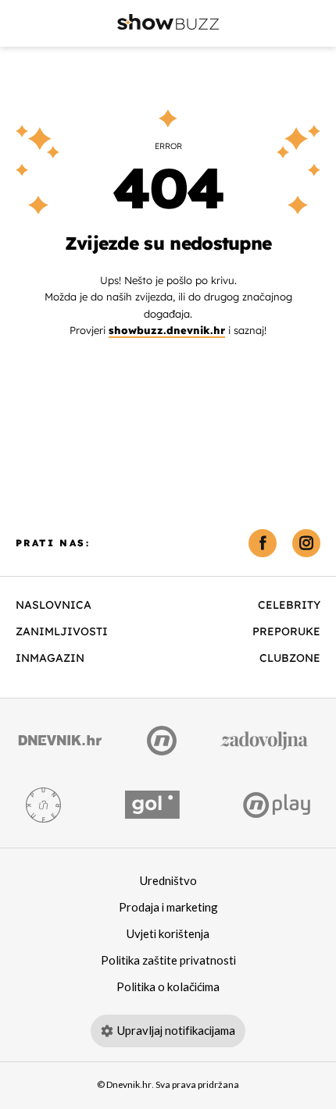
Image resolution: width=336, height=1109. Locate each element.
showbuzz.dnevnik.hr (167, 330)
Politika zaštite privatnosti (168, 961)
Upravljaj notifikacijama (176, 1031)
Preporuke (286, 631)
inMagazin (50, 658)
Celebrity (289, 605)
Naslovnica (53, 605)
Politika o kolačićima (168, 987)
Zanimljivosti (62, 631)
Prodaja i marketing (168, 908)
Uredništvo (168, 881)
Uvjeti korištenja (168, 934)
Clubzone (289, 658)
